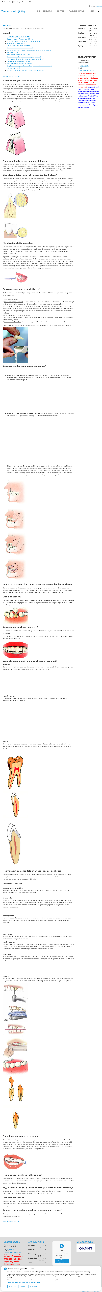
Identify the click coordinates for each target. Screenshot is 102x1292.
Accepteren (33, 1286)
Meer (92, 11)
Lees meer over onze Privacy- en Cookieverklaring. (23, 1282)
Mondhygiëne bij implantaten (16, 43)
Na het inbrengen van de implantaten (18, 37)
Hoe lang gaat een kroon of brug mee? (19, 63)
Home (38, 11)
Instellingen (12, 1286)
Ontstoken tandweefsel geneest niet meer (20, 39)
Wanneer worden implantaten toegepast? (20, 48)
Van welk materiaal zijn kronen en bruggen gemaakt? (24, 57)
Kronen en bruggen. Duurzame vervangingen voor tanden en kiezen (29, 50)
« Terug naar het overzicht (11, 76)
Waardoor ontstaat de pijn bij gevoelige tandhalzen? (23, 41)
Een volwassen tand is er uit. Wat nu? (18, 46)
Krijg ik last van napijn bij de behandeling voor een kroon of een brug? (29, 66)
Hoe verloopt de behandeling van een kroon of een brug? (25, 59)
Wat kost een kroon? (13, 68)
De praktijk (47, 11)
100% (29, 2)
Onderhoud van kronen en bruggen (18, 61)
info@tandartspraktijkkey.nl (86, 70)
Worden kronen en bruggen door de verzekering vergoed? (26, 70)
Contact (60, 11)
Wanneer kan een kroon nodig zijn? (18, 55)
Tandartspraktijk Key (13, 11)
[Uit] (13, 1)
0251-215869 (84, 66)
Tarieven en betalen (77, 11)
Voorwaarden (95, 1291)
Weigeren (23, 1286)
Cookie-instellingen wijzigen (61, 1261)
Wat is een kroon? (12, 52)
